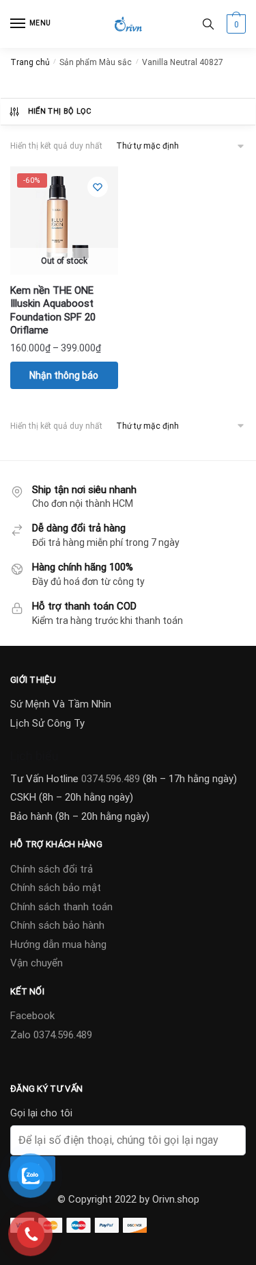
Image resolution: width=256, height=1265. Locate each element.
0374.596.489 (110, 779)
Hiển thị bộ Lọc (59, 111)
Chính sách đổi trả (51, 869)
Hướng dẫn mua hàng (58, 944)
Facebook (32, 1016)
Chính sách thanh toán (61, 907)
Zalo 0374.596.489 (51, 1035)
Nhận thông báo (63, 375)
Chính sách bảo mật (55, 887)
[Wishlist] (97, 187)
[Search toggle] (208, 24)
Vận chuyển (36, 963)
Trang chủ (30, 62)
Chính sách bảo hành (57, 925)
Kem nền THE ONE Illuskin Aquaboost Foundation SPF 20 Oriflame (53, 310)
